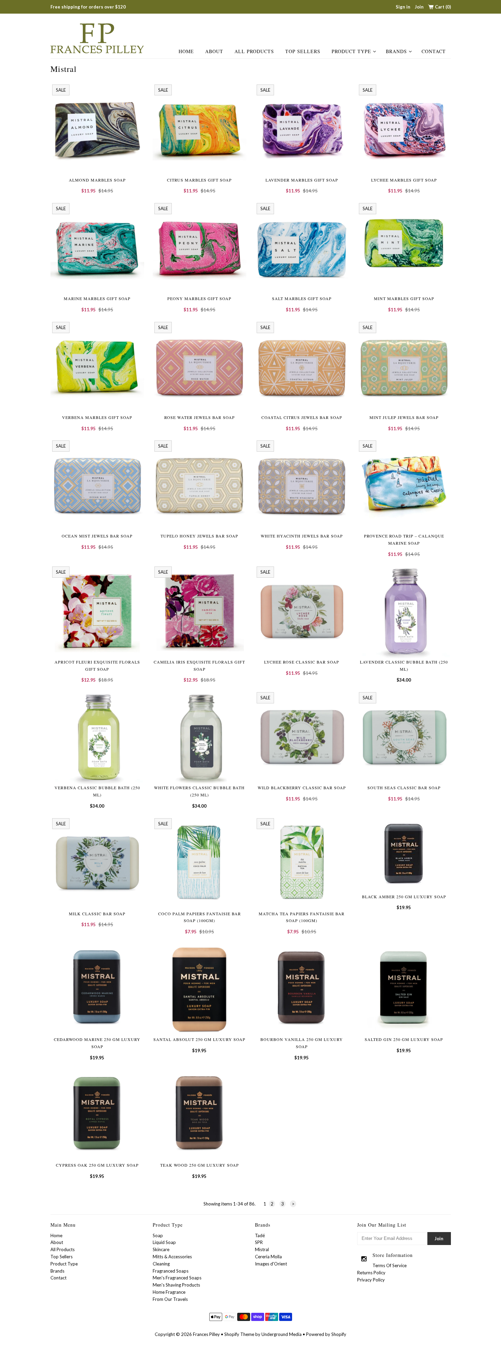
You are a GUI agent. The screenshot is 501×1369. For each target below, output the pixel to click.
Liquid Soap (164, 1242)
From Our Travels (170, 1299)
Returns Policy (371, 1272)
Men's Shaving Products (176, 1285)
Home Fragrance (169, 1292)
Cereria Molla (268, 1256)
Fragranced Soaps (170, 1271)
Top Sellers (302, 51)
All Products (254, 51)
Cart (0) (443, 7)
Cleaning (161, 1263)
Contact (434, 51)
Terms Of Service (390, 1265)
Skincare (161, 1249)
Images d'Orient (271, 1263)
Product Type (351, 51)
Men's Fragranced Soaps (177, 1277)
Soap (158, 1235)
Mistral (262, 1249)
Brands (396, 51)
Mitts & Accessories (172, 1256)
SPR (259, 1242)
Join (419, 7)
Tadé (260, 1235)
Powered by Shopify (326, 1334)
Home (186, 51)
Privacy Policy (371, 1279)
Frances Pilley (206, 1334)
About (214, 51)
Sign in (403, 7)
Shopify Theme (239, 1334)
